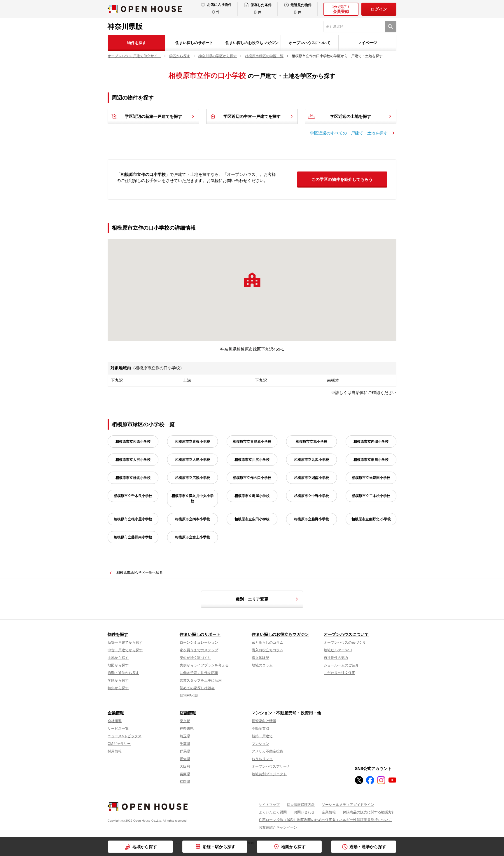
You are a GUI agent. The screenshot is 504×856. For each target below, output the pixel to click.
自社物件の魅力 (336, 658)
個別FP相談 (189, 696)
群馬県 (185, 751)
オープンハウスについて (309, 43)
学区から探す (118, 680)
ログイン (379, 9)
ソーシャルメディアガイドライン (348, 805)
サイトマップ (269, 805)
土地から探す (118, 658)
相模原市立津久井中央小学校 (193, 498)
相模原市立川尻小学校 (252, 460)
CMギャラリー (119, 744)
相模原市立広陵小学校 (192, 478)
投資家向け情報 (264, 721)
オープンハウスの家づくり (345, 642)
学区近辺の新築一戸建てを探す (153, 116)
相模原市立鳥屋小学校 (252, 496)
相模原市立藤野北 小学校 (371, 519)
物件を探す (136, 43)
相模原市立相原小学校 (133, 442)
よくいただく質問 (273, 812)
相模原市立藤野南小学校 (133, 537)
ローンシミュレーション (199, 642)
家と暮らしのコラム (267, 642)
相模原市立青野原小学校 (252, 442)
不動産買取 (260, 729)
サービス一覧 (118, 729)
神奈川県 (187, 729)
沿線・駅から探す (219, 846)
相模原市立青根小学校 (192, 442)
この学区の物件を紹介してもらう (342, 179)
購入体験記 (260, 658)
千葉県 (185, 744)
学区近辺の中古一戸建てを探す (252, 116)
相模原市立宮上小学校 (192, 537)
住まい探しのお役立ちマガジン (252, 43)
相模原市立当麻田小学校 (371, 478)
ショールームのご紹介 (341, 665)
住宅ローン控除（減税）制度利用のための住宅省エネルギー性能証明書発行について (325, 820)
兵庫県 (185, 774)
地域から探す (144, 846)
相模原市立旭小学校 (311, 442)
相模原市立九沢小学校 (311, 460)
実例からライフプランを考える (204, 665)
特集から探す (118, 688)
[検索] (390, 26)
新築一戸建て (262, 736)
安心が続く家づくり (195, 658)
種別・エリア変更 (252, 599)
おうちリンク (262, 759)
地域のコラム (262, 665)
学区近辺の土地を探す (350, 116)
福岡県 (185, 782)
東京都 (185, 721)
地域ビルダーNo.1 (338, 650)
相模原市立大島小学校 (192, 460)
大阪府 (185, 766)
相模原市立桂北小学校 (133, 478)
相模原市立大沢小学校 (133, 460)
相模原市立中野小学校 (311, 496)
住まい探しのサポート (194, 43)
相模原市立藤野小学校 (311, 519)
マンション (260, 744)
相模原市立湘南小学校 (311, 478)
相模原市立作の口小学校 (252, 478)
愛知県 (185, 759)
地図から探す (118, 665)
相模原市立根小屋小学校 (133, 519)
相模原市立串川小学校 (371, 460)
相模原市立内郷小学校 (371, 442)
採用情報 (115, 751)
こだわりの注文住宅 (339, 673)
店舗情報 (188, 712)
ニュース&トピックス (124, 736)
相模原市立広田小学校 (252, 519)
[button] (252, 279)
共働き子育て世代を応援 (199, 673)
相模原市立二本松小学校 (371, 496)
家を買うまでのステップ (199, 650)
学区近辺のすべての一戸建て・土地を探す (349, 133)
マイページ (367, 43)
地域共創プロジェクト (269, 774)
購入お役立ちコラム (267, 650)
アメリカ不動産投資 (267, 751)
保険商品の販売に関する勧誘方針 (369, 812)
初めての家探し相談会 (197, 688)
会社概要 (115, 721)
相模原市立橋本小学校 (192, 519)
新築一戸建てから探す (125, 642)
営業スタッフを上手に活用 (201, 680)
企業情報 (116, 712)
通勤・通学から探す (123, 673)
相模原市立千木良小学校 (133, 496)
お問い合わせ (304, 812)
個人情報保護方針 (301, 805)
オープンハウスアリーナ (271, 766)
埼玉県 (185, 736)
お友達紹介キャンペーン (278, 827)
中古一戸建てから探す (125, 650)
